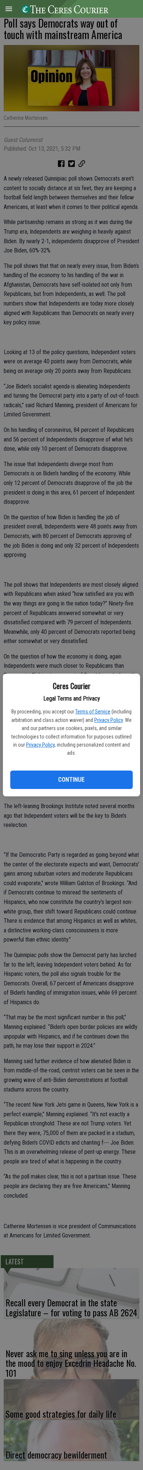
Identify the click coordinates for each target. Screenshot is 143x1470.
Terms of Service (92, 712)
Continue (71, 779)
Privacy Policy (108, 720)
